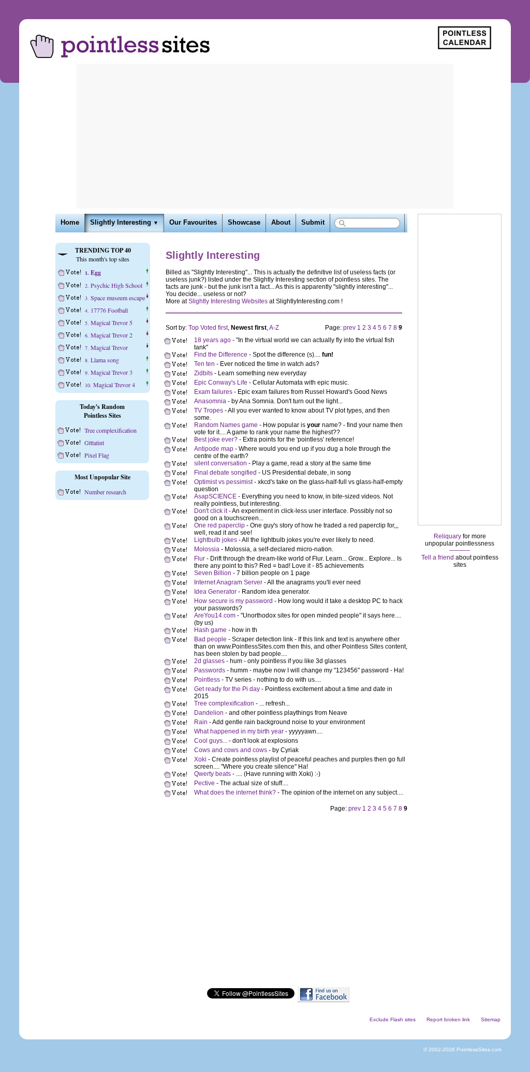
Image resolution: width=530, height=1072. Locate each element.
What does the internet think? (235, 792)
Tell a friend (437, 557)
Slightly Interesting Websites (228, 301)
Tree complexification (224, 703)
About (280, 222)
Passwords (209, 670)
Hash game (210, 630)
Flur (199, 558)
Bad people (210, 639)
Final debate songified (225, 472)
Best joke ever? (216, 439)
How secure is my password (233, 601)
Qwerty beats (212, 773)
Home (70, 222)
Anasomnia (210, 401)
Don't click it (210, 511)
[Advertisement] (265, 136)
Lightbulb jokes (215, 540)
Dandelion (209, 712)
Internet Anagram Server (228, 582)
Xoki (200, 759)
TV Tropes (208, 410)
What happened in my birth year (239, 731)
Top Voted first (208, 327)
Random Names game (226, 425)
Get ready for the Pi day (227, 689)
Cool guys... (210, 740)
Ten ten (204, 364)
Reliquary (447, 536)
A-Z (274, 327)
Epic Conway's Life (220, 382)
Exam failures (213, 391)
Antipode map (213, 448)
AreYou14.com (214, 615)
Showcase (244, 222)
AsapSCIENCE (215, 496)
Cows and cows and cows (230, 750)
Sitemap (490, 1019)
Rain (201, 722)
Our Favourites (193, 222)
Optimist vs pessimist (223, 482)
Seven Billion (212, 573)
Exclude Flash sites (393, 1019)
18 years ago (212, 340)
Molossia (206, 549)
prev (349, 327)
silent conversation (220, 463)
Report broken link (448, 1019)
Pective (204, 783)
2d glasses (209, 661)
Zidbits (203, 373)
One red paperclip (219, 525)
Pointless (207, 679)
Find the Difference (220, 354)
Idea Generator (215, 591)
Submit (313, 222)
